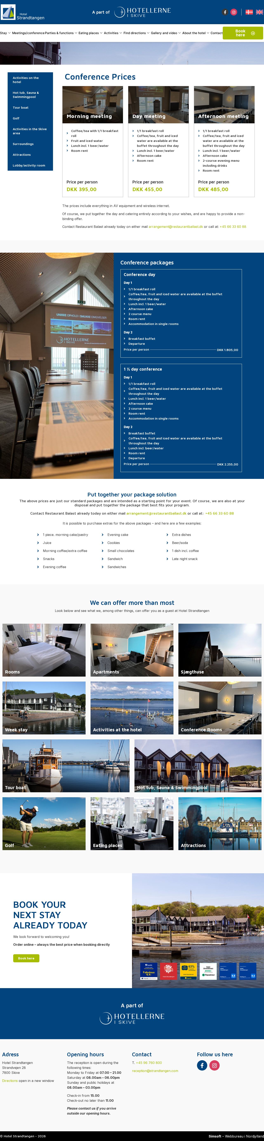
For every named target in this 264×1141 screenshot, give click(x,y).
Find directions (135, 33)
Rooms (12, 672)
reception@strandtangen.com (155, 1071)
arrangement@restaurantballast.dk (176, 227)
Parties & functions (59, 33)
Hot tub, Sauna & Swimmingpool (26, 95)
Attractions (22, 154)
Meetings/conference (28, 33)
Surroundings (23, 144)
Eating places (89, 33)
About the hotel (194, 33)
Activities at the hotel (117, 729)
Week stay (16, 729)
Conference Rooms (201, 729)
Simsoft (215, 1136)
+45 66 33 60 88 (233, 227)
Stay (3, 33)
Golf (16, 118)
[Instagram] (233, 12)
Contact (217, 33)
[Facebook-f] (225, 12)
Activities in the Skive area (30, 131)
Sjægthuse (192, 672)
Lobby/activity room (29, 165)
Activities (111, 33)
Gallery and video (164, 33)
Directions (10, 1081)
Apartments (106, 672)
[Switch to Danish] (249, 12)
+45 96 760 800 (149, 1063)
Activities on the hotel (26, 80)
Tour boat (20, 107)
